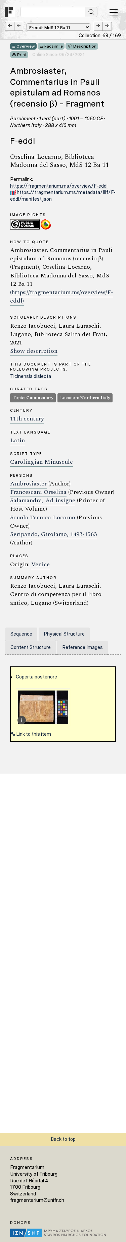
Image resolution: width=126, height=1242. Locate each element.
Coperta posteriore (36, 676)
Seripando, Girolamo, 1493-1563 (53, 534)
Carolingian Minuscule (41, 461)
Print (22, 54)
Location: (85, 397)
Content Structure (30, 647)
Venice (40, 564)
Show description (33, 350)
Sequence (21, 634)
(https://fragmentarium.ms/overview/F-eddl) (61, 296)
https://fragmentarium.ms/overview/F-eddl (59, 186)
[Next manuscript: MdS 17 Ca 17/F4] (98, 26)
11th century (27, 418)
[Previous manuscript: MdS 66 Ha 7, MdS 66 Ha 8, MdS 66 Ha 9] (18, 26)
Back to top (63, 1139)
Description (84, 46)
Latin (17, 440)
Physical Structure (64, 634)
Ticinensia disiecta (30, 376)
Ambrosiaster (28, 483)
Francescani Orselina (38, 492)
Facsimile (53, 46)
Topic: (33, 397)
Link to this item (33, 734)
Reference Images (82, 647)
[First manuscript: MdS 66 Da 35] (9, 26)
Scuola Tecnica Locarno (42, 517)
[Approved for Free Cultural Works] (46, 224)
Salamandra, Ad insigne (42, 500)
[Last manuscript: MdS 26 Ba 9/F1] (107, 26)
